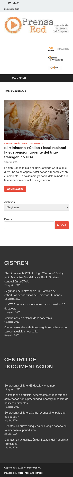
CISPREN (16, 263)
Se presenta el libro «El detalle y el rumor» (30, 385)
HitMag (39, 472)
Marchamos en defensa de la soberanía (28, 318)
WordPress (24, 472)
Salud (25, 143)
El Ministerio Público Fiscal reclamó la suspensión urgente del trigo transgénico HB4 (35, 152)
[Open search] (64, 78)
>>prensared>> (32, 467)
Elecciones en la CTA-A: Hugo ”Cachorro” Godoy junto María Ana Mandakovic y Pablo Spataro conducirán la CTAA (33, 277)
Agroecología (12, 143)
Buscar (9, 219)
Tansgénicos (36, 143)
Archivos (9, 202)
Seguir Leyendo (13, 188)
